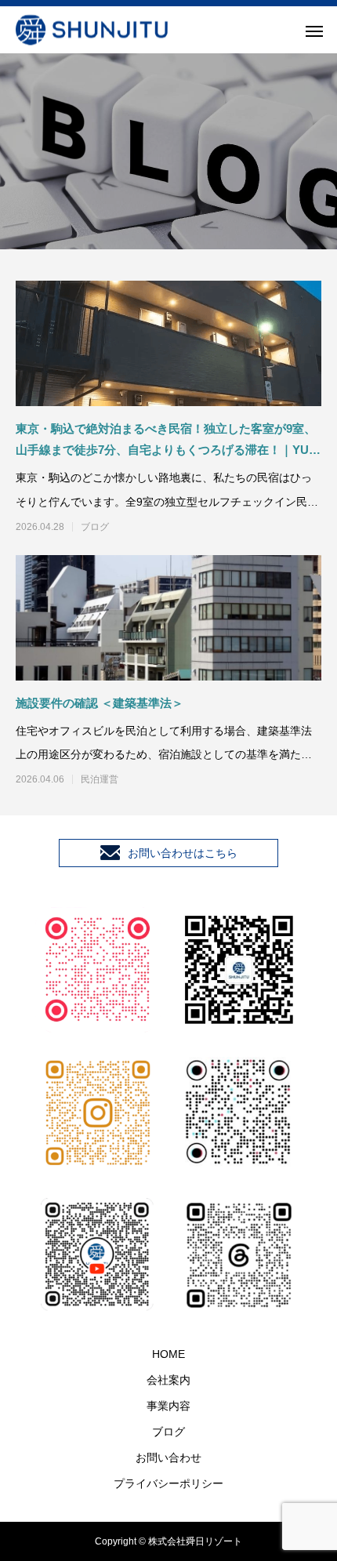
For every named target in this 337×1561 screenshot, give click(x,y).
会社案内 (168, 1380)
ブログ (95, 527)
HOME (168, 1354)
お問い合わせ (168, 1457)
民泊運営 (99, 779)
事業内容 (168, 1405)
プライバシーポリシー (168, 1483)
